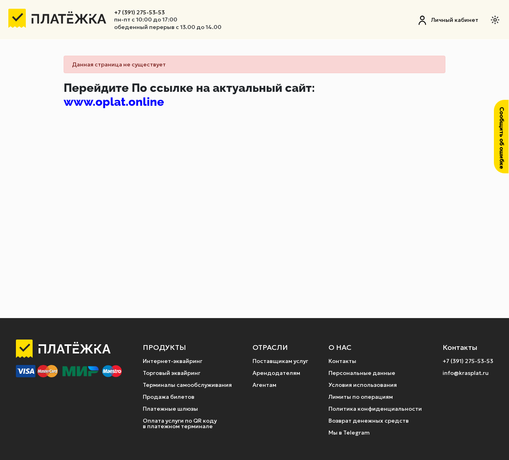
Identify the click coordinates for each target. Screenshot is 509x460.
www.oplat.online (114, 102)
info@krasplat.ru (466, 373)
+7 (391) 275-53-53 (139, 12)
